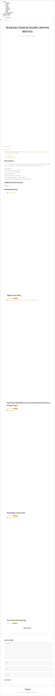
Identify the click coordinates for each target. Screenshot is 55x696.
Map (7, 11)
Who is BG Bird (7, 13)
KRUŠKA (36, 692)
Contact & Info (6, 15)
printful (8, 153)
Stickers (8, 2)
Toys (7, 5)
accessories (27, 151)
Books (7, 4)
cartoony (39, 151)
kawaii (45, 151)
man (5, 153)
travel (14, 153)
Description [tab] (9, 155)
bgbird (35, 151)
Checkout (8, 17)
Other (7, 10)
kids (48, 151)
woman (17, 153)
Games (7, 7)
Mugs (7, 6)
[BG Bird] (27, 19)
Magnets (8, 8)
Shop (4, 1)
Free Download (9, 12)
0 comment (33, 36)
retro (11, 153)
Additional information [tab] (11, 157)
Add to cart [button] (15, 298)
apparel (31, 151)
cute (42, 151)
